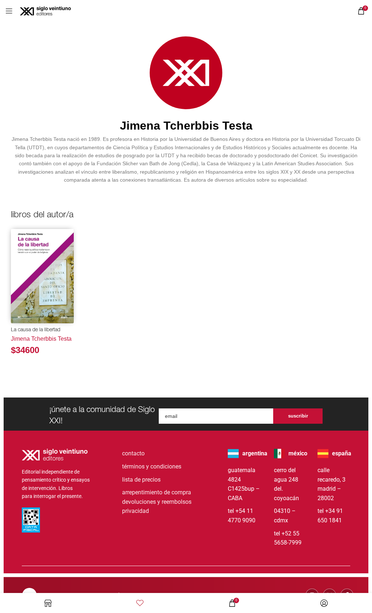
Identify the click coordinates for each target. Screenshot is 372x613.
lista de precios (141, 479)
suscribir (298, 416)
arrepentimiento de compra (156, 492)
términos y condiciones (151, 466)
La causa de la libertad (35, 330)
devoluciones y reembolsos (156, 501)
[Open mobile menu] (9, 11)
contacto (133, 453)
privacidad (135, 510)
